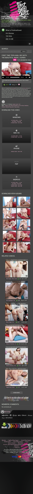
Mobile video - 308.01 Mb (16, 151)
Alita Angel (8, 278)
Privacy (27, 441)
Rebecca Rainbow (10, 344)
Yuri (19, 104)
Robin (13, 387)
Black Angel (9, 322)
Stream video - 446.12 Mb (16, 122)
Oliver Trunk (14, 278)
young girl (14, 88)
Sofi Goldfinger (9, 300)
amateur (6, 105)
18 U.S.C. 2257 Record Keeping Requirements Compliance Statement (16, 445)
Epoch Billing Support (18, 441)
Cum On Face (21, 105)
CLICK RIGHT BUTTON (15, 80)
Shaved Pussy (9, 107)
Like (6, 85)
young (18, 107)
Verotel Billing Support (26, 440)
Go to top (7, 412)
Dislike (10, 85)
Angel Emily (8, 387)
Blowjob (16, 105)
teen (13, 107)
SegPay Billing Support (13, 440)
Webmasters (20, 443)
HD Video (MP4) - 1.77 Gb (16, 120)
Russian (3, 107)
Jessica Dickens (10, 365)
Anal (9, 105)
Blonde (12, 105)
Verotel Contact (7, 441)
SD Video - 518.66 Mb (16, 121)
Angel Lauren (15, 104)
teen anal (25, 88)
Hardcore (26, 105)
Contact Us (17, 447)
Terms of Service (12, 443)
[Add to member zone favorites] (19, 85)
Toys (15, 107)
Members (4, 440)
